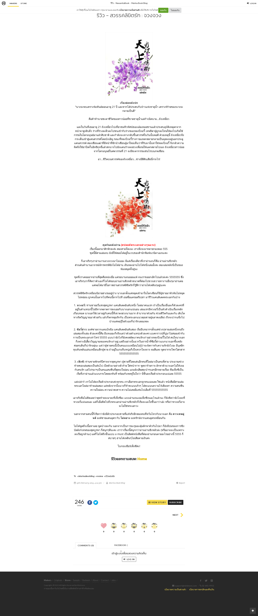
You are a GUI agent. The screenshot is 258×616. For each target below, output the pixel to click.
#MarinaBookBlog (86, 476)
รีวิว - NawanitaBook (120, 3)
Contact (105, 580)
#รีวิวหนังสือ (109, 476)
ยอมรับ (163, 10)
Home (142, 458)
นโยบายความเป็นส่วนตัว (129, 10)
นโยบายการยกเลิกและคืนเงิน (201, 589)
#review (99, 476)
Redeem (86, 580)
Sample (76, 580)
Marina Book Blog (139, 3)
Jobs (113, 580)
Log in (130, 559)
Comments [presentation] (86, 545)
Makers (13, 3)
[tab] (85, 545)
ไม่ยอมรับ (175, 10)
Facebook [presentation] (121, 546)
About (96, 580)
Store (24, 3)
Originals (58, 580)
